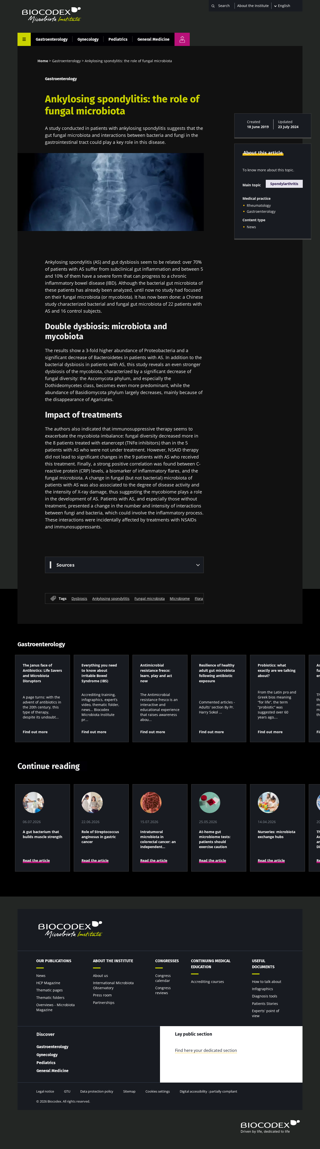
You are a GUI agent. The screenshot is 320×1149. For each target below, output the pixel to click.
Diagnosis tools (264, 996)
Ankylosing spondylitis (111, 598)
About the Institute (253, 5)
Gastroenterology (52, 39)
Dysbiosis (79, 598)
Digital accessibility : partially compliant (208, 1091)
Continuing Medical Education (210, 963)
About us (100, 975)
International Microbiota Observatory (113, 985)
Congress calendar (163, 978)
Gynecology (88, 39)
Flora (199, 598)
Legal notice (45, 1091)
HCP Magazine (48, 982)
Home (43, 60)
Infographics (262, 988)
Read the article (36, 860)
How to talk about (266, 981)
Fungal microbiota (149, 598)
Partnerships (103, 1002)
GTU (67, 1091)
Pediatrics (118, 39)
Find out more (35, 731)
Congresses (167, 960)
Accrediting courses (207, 981)
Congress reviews (163, 990)
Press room (102, 995)
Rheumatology (259, 205)
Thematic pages (49, 990)
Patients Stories (265, 1003)
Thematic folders (50, 997)
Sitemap (129, 1091)
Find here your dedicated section (206, 1050)
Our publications (53, 960)
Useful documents (263, 963)
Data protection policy (96, 1091)
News (251, 227)
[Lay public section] (182, 39)
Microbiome (180, 598)
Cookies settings (158, 1091)
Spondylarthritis (284, 183)
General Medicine (154, 39)
